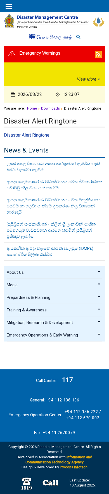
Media (12, 284)
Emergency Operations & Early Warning (42, 335)
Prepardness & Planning (28, 297)
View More (86, 79)
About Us (15, 272)
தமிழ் (67, 37)
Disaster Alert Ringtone (26, 135)
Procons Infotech (73, 467)
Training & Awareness (27, 310)
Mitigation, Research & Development (40, 322)
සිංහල (56, 37)
